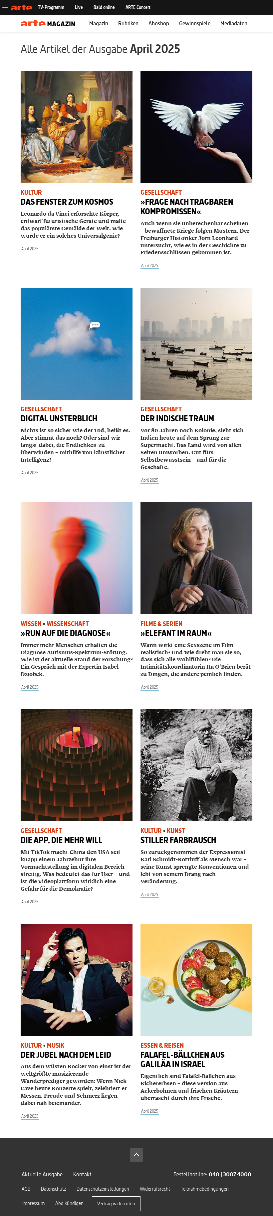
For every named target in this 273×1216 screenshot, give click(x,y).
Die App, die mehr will (62, 840)
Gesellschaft (161, 192)
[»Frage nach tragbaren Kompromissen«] (196, 127)
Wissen (31, 624)
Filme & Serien (161, 624)
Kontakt (82, 1174)
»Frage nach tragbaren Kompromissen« (186, 207)
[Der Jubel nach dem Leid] (77, 980)
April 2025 (29, 249)
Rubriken (128, 23)
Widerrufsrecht (155, 1188)
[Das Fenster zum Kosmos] (77, 127)
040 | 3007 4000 (230, 1174)
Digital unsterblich (59, 418)
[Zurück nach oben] (136, 1155)
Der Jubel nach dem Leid (66, 1055)
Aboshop (158, 23)
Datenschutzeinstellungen (103, 1188)
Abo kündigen (69, 1203)
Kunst (176, 831)
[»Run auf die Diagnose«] (77, 558)
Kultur (31, 192)
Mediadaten (233, 23)
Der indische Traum (177, 418)
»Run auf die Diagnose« (66, 633)
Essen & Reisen (162, 1045)
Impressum (33, 1203)
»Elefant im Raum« (176, 633)
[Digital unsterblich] (77, 344)
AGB (26, 1188)
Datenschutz (53, 1188)
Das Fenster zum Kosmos (67, 202)
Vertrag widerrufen (116, 1203)
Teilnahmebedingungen (205, 1188)
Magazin (98, 23)
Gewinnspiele (194, 23)
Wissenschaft (68, 624)
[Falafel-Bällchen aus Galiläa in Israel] (196, 980)
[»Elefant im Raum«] (196, 558)
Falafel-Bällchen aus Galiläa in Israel (182, 1060)
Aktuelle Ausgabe (42, 1174)
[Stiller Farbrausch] (196, 765)
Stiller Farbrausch (178, 840)
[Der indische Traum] (196, 344)
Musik (55, 1045)
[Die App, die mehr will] (77, 765)
